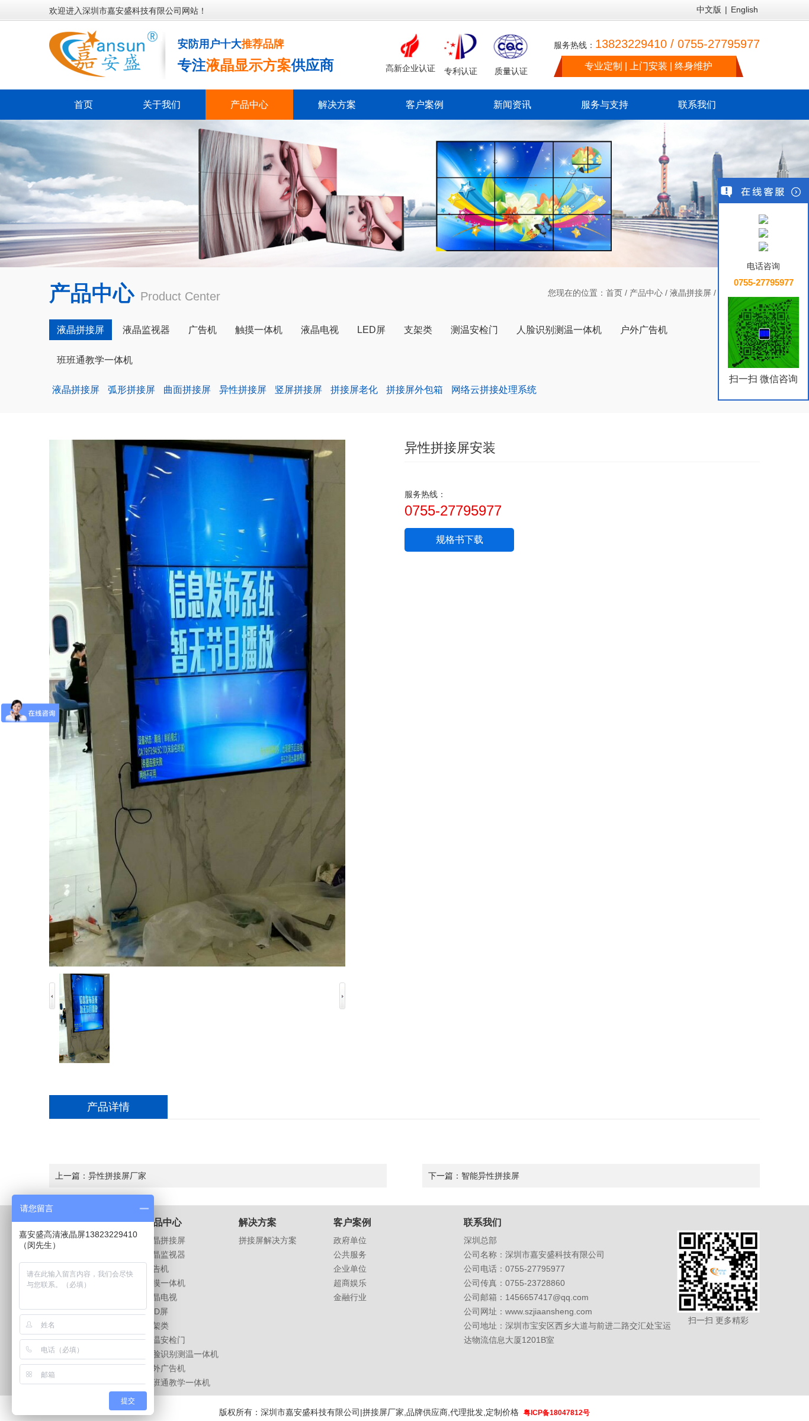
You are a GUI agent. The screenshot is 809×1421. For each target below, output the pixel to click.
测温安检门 (474, 330)
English (744, 9)
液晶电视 (320, 330)
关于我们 (162, 105)
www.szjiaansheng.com (548, 1311)
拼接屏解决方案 (268, 1240)
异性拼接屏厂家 (117, 1175)
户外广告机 (643, 330)
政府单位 (350, 1240)
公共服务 (350, 1254)
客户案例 (425, 105)
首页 (83, 105)
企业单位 (350, 1268)
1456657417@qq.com (547, 1297)
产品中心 (249, 105)
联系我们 (697, 105)
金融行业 (350, 1297)
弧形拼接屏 (131, 390)
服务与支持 (604, 105)
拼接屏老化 (354, 390)
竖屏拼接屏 (298, 390)
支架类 (418, 330)
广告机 (202, 330)
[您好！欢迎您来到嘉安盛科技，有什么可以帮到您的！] (763, 220)
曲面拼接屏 (187, 390)
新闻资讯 (512, 105)
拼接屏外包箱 (414, 390)
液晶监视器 (146, 330)
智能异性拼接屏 (490, 1175)
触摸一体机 (258, 330)
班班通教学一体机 (95, 360)
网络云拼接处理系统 (494, 390)
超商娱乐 (350, 1283)
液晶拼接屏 (690, 292)
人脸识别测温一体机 (559, 330)
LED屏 (371, 330)
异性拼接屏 (243, 390)
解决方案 (337, 105)
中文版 (708, 9)
